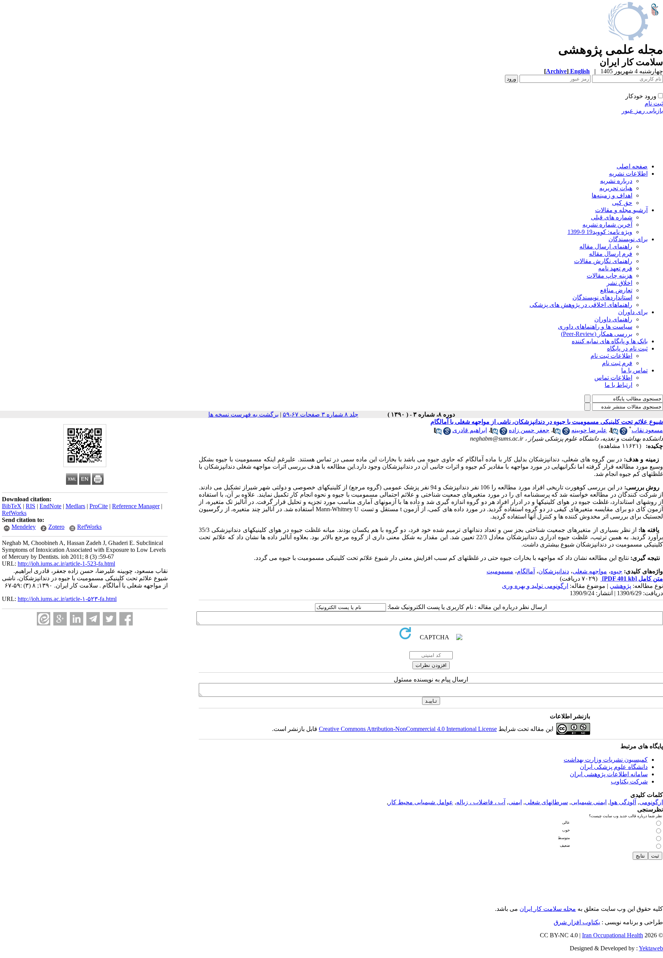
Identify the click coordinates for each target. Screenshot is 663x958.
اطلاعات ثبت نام (611, 355)
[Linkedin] (76, 618)
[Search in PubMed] (614, 433)
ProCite (98, 506)
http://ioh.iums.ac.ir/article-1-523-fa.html (66, 563)
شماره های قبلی (611, 217)
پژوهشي (620, 586)
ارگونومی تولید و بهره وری (535, 586)
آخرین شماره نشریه (607, 224)
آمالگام (526, 571)
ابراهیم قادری (469, 430)
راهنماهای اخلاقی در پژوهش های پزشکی (580, 304)
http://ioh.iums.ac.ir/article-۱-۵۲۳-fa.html (67, 599)
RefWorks (14, 513)
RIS (30, 506)
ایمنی (515, 802)
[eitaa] (43, 618)
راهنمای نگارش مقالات (603, 261)
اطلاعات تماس (613, 377)
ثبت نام (654, 103)
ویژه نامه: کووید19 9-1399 (599, 232)
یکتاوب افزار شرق (577, 922)
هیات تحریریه (615, 188)
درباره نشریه (616, 181)
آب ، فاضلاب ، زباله (480, 802)
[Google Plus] (60, 618)
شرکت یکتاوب (629, 781)
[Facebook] (126, 618)
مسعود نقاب (647, 430)
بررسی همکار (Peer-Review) (596, 334)
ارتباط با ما (618, 385)
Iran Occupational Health (612, 935)
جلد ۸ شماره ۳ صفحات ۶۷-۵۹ (320, 414)
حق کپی (622, 202)
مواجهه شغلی (589, 571)
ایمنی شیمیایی (589, 802)
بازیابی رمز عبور (642, 110)
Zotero (56, 526)
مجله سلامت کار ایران (548, 908)
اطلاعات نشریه (628, 173)
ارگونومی (651, 802)
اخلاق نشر (619, 283)
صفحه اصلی (632, 166)
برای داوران (633, 312)
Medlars (75, 506)
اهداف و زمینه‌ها (612, 195)
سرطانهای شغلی (546, 802)
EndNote (50, 506)
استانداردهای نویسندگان (602, 297)
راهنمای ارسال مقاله (605, 246)
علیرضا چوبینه (589, 430)
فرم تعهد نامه (615, 268)
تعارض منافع (616, 290)
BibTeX (11, 506)
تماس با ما (634, 370)
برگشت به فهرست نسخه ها (243, 414)
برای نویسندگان (628, 239)
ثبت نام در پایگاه (627, 348)
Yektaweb (651, 948)
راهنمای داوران (613, 319)
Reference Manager (136, 506)
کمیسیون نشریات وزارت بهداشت (606, 759)
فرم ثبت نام (617, 363)
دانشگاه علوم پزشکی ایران (614, 767)
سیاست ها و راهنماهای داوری (595, 326)
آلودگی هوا (623, 802)
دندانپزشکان (553, 571)
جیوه (616, 571)
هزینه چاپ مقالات (609, 275)
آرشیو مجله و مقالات (621, 210)
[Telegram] (93, 618)
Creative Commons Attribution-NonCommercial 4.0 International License (408, 729)
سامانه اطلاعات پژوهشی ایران (609, 774)
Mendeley (24, 526)
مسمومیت (500, 571)
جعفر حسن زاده (529, 430)
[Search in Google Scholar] (623, 433)
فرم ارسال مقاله (610, 253)
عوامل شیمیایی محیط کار (420, 802)
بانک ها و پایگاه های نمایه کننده (610, 341)
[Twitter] (109, 618)
